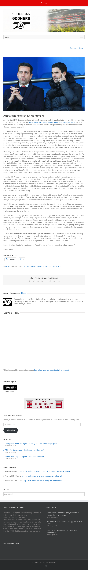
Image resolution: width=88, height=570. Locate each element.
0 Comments (57, 266)
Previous (73, 48)
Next (81, 48)
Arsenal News (9, 391)
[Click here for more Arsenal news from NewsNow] (10, 387)
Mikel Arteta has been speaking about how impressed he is (52, 122)
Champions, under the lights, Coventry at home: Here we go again (31, 443)
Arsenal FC (27, 266)
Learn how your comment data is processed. (51, 370)
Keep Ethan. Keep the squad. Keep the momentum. (25, 456)
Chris (7, 266)
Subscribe (10, 430)
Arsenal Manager (37, 266)
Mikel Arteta (47, 266)
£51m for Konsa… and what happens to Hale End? (24, 450)
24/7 (14, 391)
